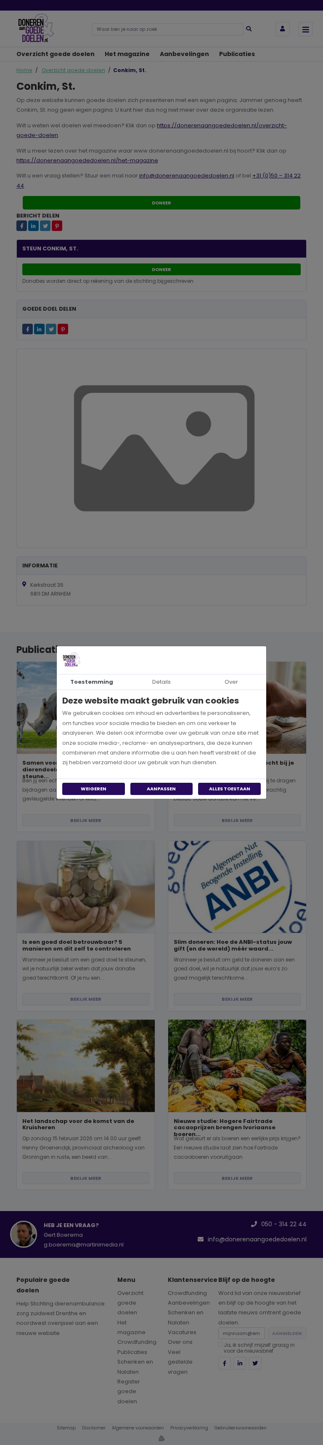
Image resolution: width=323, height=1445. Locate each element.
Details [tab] (161, 682)
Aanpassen (161, 788)
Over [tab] (231, 682)
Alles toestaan (229, 788)
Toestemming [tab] (91, 682)
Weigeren (93, 788)
